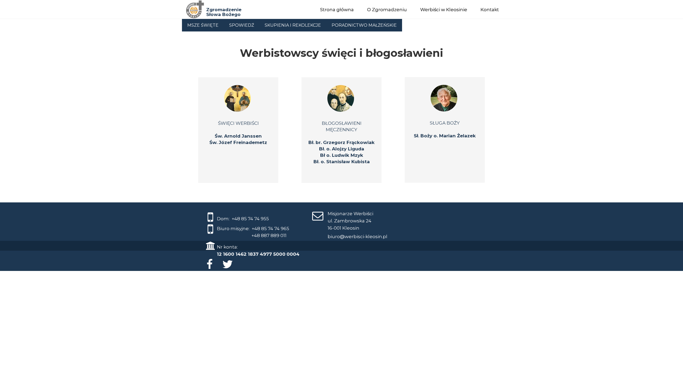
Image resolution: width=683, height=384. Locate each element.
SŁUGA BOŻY (445, 123)
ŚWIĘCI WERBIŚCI (238, 123)
